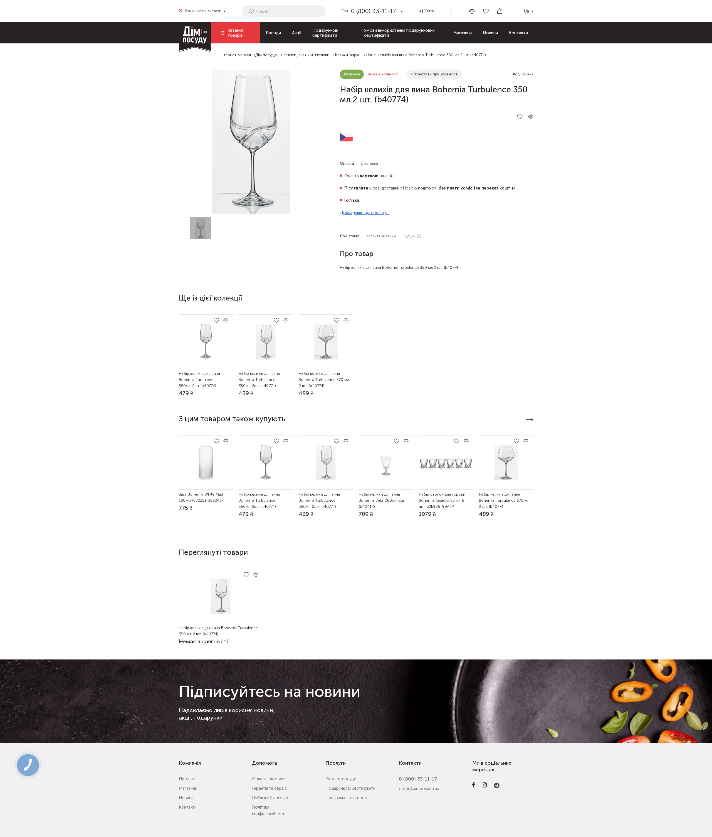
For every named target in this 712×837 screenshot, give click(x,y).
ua (526, 11)
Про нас (187, 778)
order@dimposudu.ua (419, 788)
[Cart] (500, 11)
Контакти (518, 32)
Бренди (273, 32)
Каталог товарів (236, 33)
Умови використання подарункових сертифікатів (399, 33)
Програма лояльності (346, 797)
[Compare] (472, 11)
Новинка (352, 74)
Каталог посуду (340, 778)
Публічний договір (270, 797)
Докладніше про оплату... (364, 212)
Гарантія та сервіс (269, 788)
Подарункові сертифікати (325, 33)
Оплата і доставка (270, 778)
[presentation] (529, 419)
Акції (296, 32)
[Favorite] (486, 11)
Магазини (462, 32)
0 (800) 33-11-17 (418, 779)
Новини (490, 32)
